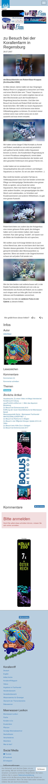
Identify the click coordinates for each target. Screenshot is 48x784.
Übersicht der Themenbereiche (14, 701)
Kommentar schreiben (11, 381)
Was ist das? (7, 744)
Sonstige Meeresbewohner (12, 731)
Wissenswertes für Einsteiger (13, 697)
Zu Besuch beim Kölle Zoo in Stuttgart (16, 425)
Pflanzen (6, 727)
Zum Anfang (40, 506)
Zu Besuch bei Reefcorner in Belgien (16, 419)
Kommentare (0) (9, 378)
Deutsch (6, 670)
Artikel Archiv (8, 677)
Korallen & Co (8, 721)
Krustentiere (7, 724)
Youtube (8, 754)
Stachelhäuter (8, 734)
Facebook (8, 757)
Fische (5, 717)
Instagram (8, 761)
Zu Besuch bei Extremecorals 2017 (15, 428)
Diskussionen (8, 704)
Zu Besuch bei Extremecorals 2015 (15, 407)
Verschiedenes (8, 737)
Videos (5, 684)
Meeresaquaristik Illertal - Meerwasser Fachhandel (21, 414)
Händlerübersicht (9, 691)
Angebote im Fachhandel (12, 687)
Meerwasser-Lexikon (10, 714)
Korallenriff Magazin (10, 680)
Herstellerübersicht (10, 694)
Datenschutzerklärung (26, 775)
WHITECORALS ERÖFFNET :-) (14, 416)
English (5, 674)
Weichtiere (7, 741)
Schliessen (41, 769)
